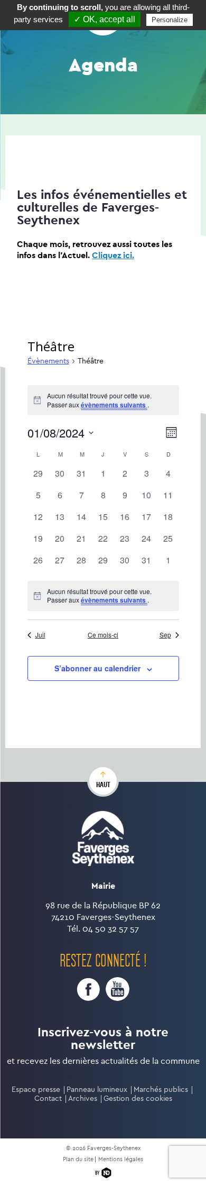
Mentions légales (120, 1159)
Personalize (170, 20)
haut (103, 784)
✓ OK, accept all (104, 19)
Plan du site (78, 1159)
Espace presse (36, 1089)
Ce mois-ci (103, 635)
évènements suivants (114, 404)
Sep (165, 635)
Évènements (48, 361)
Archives (82, 1098)
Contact (48, 1098)
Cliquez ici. (113, 255)
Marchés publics (161, 1089)
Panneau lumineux (97, 1089)
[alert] (103, 596)
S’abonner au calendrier (97, 668)
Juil (40, 635)
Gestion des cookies (138, 1098)
